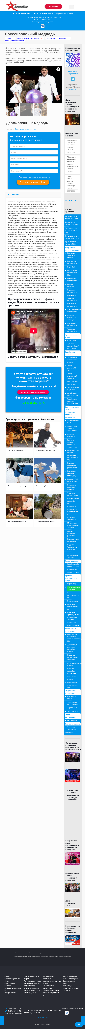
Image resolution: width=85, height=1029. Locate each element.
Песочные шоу (72, 601)
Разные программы (72, 724)
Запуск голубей (42, 486)
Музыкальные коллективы (70, 630)
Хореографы (72, 708)
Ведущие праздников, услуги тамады (72, 465)
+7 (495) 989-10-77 (33, 403)
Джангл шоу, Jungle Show (45, 450)
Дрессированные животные (56, 38)
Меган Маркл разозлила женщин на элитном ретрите (72, 144)
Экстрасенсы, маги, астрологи (73, 624)
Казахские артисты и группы (71, 255)
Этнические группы (71, 678)
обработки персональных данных (41, 177)
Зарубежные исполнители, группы (72, 360)
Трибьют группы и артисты (73, 389)
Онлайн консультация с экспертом (33, 392)
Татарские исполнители (72, 330)
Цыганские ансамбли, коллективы (71, 671)
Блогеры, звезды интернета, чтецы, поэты (72, 443)
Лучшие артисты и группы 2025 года (71, 223)
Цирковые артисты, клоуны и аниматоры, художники (73, 616)
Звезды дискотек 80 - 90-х (72, 368)
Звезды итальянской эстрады (72, 376)
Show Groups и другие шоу (72, 383)
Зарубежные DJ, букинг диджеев (73, 565)
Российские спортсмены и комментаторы (72, 509)
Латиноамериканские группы (73, 664)
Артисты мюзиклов (71, 435)
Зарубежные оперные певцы (73, 394)
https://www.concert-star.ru (33, 953)
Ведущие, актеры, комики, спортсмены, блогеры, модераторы (72, 412)
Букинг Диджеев (30, 993)
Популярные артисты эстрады (72, 249)
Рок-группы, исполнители (72, 280)
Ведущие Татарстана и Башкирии (72, 547)
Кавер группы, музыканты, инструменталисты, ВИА (73, 637)
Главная (8, 38)
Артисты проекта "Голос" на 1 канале (73, 346)
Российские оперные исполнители (72, 298)
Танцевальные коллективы (70, 692)
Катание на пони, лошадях (17, 486)
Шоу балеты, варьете (72, 697)
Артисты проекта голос (32, 981)
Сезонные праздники (70, 979)
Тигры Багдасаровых (16, 450)
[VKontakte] (42, 26)
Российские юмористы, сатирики (71, 487)
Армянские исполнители (72, 324)
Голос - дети (71, 340)
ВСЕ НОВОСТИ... (71, 200)
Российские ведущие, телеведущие (72, 473)
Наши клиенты (10, 983)
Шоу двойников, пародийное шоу (73, 501)
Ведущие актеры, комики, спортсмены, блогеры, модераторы (32, 988)
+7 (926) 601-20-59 (14, 1011)
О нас (7, 981)
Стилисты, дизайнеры (71, 728)
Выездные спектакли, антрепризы (71, 517)
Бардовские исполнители (72, 291)
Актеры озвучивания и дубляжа (72, 555)
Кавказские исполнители (72, 305)
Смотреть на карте (42, 1017)
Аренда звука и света (70, 976)
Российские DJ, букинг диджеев (73, 571)
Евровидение (72, 720)
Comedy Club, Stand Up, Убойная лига (72, 428)
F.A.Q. (6, 990)
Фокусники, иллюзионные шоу (72, 607)
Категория (69, 733)
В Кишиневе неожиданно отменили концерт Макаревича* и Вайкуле (72, 163)
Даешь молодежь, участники (71, 533)
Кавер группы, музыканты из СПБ (72, 685)
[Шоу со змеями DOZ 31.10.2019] (2, 1020)
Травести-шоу (72, 711)
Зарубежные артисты (70, 353)
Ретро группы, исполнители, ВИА (72, 272)
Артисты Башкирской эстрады (71, 317)
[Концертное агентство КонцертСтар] (17, 7)
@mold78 (72, 89)
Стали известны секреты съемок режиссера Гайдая (71, 182)
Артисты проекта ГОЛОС (71, 336)
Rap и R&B (71, 267)
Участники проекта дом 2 (72, 494)
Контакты (66, 990)
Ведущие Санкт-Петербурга (73, 540)
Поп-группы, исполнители (72, 262)
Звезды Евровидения (70, 716)
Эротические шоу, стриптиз (72, 703)
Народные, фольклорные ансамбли (72, 657)
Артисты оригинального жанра (28, 38)
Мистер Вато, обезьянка (17, 521)
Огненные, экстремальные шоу (73, 595)
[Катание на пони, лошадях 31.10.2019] (83, 1020)
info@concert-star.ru (14, 1013)
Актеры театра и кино (73, 422)
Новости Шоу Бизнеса (12, 979)
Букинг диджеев (71, 561)
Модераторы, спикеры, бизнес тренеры (73, 525)
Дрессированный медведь (46, 521)
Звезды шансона (70, 285)
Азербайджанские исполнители (73, 311)
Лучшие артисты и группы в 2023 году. (72, 237)
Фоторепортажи (10, 993)
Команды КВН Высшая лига (72, 480)
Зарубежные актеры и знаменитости (72, 401)
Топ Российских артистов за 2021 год (71, 230)
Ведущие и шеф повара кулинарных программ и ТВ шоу (73, 455)
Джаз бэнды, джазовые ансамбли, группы (72, 648)
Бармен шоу (71, 584)
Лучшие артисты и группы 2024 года (71, 218)
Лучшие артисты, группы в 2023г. (71, 243)
